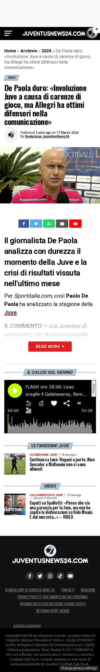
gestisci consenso (27, 625)
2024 (46, 50)
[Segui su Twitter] (40, 576)
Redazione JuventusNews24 (47, 136)
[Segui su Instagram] (50, 576)
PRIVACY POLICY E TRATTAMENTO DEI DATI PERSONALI (53, 596)
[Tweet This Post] (36, 223)
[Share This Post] (49, 223)
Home (10, 50)
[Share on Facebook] (24, 223)
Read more (48, 346)
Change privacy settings (79, 668)
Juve (10, 312)
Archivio (29, 50)
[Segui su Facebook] (30, 576)
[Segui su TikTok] (60, 576)
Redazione (88, 589)
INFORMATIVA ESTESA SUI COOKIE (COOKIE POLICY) (53, 603)
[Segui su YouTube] (70, 576)
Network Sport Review (52, 610)
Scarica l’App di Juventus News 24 (30, 589)
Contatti (67, 589)
